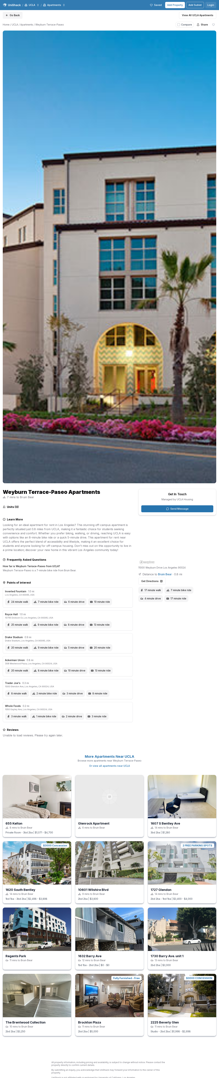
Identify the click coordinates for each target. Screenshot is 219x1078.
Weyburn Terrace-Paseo (49, 24)
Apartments (26, 24)
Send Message (179, 508)
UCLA (15, 24)
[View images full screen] (109, 257)
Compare (186, 24)
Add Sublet (195, 4)
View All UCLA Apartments (197, 15)
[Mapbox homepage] (147, 562)
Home (6, 24)
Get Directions (150, 581)
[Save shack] (213, 24)
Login (210, 4)
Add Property (175, 4)
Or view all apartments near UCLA (109, 765)
